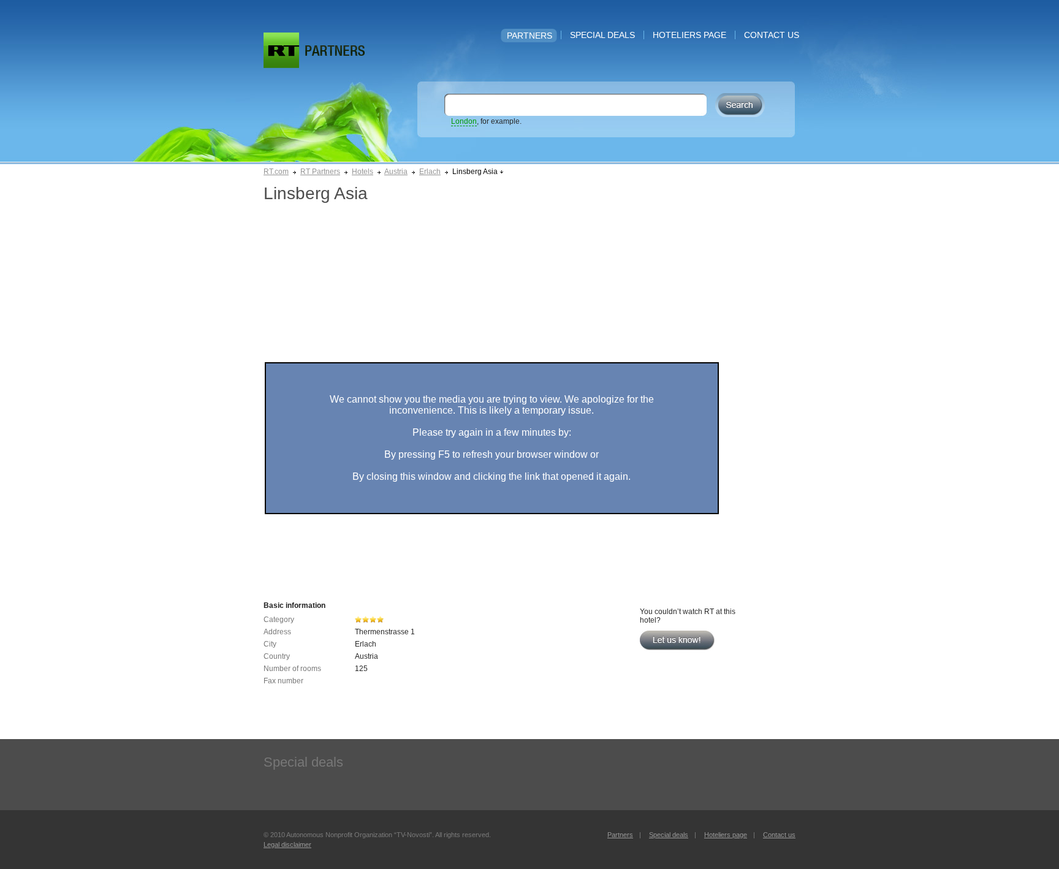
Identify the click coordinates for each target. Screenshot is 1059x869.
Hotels (362, 171)
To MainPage (335, 50)
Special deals (602, 35)
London (464, 121)
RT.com (276, 171)
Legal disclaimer (287, 844)
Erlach (430, 171)
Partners (529, 35)
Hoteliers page (689, 35)
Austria (396, 171)
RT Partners (320, 171)
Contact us (771, 35)
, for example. (486, 121)
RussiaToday (281, 50)
